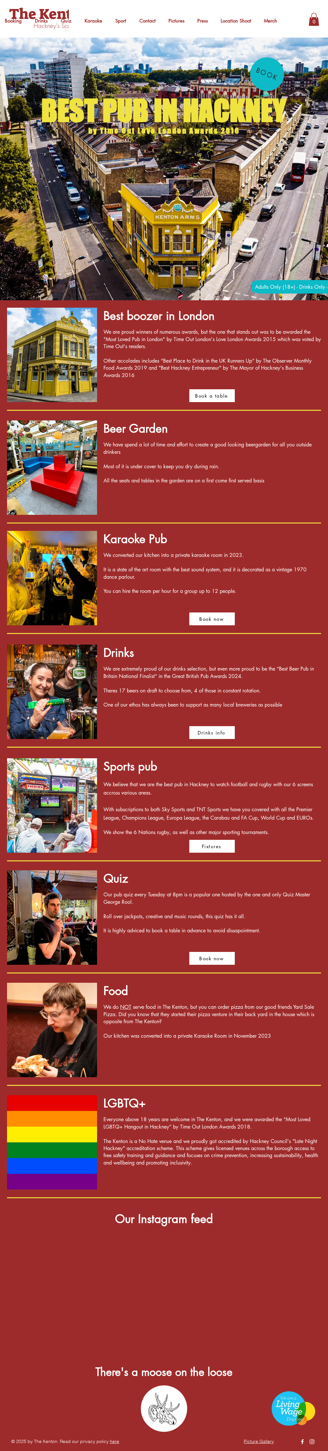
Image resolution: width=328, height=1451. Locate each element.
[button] (313, 19)
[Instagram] (312, 1441)
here (114, 1441)
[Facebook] (302, 1441)
